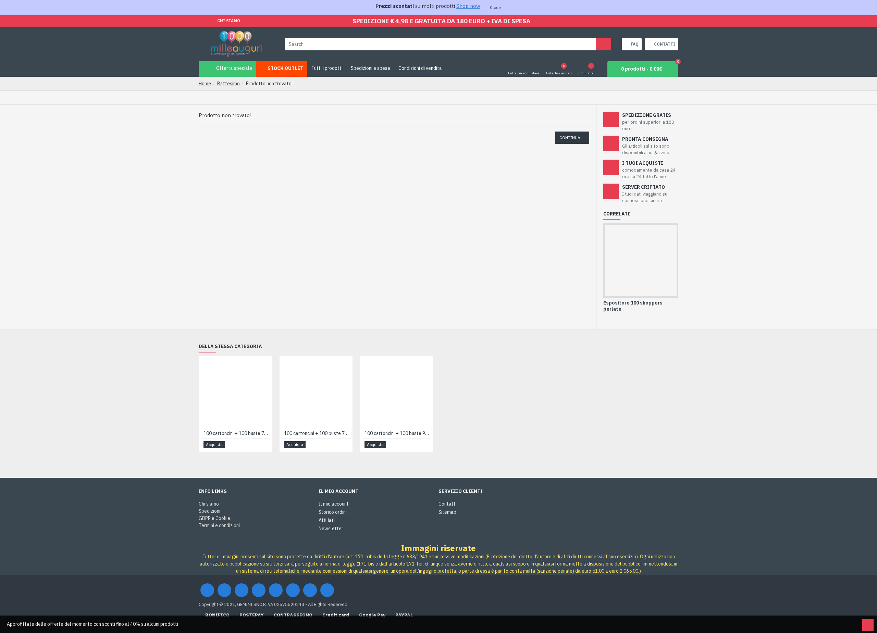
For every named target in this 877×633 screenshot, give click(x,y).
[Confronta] (265, 444)
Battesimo (228, 83)
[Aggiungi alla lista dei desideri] (257, 444)
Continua (569, 137)
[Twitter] (224, 590)
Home (205, 83)
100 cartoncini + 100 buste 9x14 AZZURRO (398, 433)
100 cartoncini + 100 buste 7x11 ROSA (317, 433)
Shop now (468, 6)
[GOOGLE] (241, 590)
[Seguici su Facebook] (207, 590)
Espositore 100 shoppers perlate (633, 306)
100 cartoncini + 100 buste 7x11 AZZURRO (236, 433)
